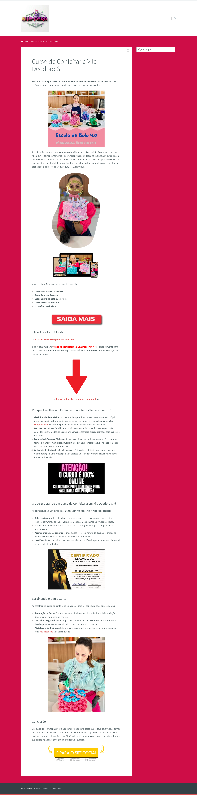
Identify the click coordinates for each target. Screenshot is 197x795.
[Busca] (173, 15)
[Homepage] (35, 18)
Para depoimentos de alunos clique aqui (76, 399)
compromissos (41, 424)
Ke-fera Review (26, 788)
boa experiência (47, 631)
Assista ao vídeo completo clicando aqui (54, 339)
